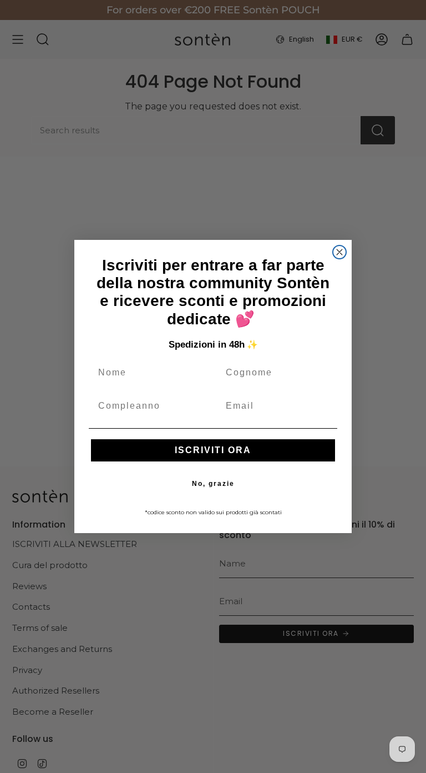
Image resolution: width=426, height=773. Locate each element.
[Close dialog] (339, 252)
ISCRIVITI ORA (213, 450)
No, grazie (213, 484)
